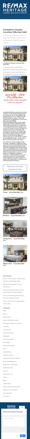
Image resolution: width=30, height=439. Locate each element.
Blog (18, 35)
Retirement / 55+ (8, 374)
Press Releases (7, 352)
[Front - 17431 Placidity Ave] (15, 191)
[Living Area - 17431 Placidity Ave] (15, 237)
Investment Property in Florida (12, 72)
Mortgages (6, 336)
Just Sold (5, 326)
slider (4, 380)
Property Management (9, 361)
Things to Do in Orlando (10, 390)
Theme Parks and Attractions (11, 387)
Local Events (7, 330)
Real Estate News (15, 40)
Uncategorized (7, 393)
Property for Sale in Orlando (11, 358)
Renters (5, 371)
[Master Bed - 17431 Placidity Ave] (15, 262)
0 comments (22, 75)
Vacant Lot (6, 396)
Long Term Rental (8, 333)
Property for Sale (8, 355)
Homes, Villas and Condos (9, 38)
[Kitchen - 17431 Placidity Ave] (15, 214)
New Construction (8, 339)
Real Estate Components (10, 364)
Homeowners (22, 35)
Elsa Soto (6, 35)
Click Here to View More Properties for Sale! (15, 168)
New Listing (6, 342)
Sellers (21, 40)
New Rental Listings (9, 345)
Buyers (5, 314)
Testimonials (7, 384)
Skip (18, 435)
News (9, 40)
